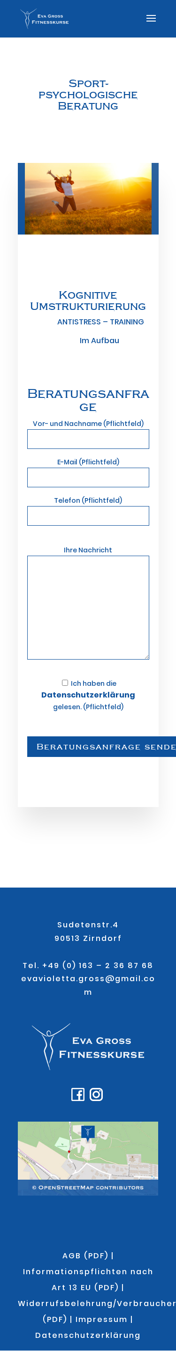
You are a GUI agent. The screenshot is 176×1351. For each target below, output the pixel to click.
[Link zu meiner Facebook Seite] (79, 1098)
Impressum (102, 1319)
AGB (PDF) (85, 1255)
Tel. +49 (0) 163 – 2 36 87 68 (88, 965)
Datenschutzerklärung (88, 1335)
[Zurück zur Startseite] (88, 1067)
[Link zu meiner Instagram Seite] (97, 1098)
